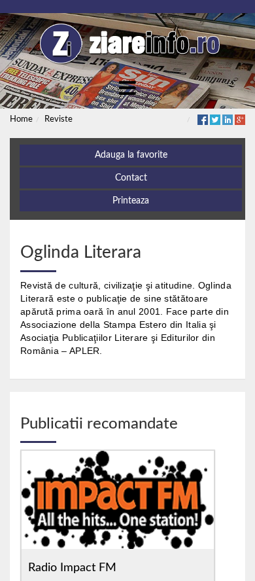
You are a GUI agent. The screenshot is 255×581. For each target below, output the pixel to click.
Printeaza (130, 200)
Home (21, 119)
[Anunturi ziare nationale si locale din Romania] (127, 43)
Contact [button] (131, 178)
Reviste (58, 119)
